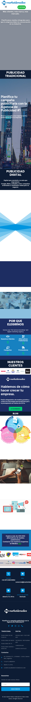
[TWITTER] (12, 626)
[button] (6, 6)
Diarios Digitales (20, 648)
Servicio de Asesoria (22, 594)
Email (22, 578)
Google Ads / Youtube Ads (22, 636)
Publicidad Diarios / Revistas (7, 647)
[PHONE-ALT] (22, 626)
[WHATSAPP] (19, 626)
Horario (8, 594)
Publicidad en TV (6, 643)
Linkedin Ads (19, 645)
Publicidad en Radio (7, 640)
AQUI (19, 543)
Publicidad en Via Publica (6, 636)
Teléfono (8, 578)
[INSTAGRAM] (15, 626)
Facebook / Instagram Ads (22, 641)
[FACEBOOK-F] (9, 626)
